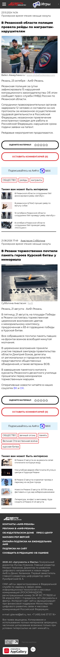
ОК (22, 388)
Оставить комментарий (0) (30, 156)
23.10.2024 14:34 (9, 12)
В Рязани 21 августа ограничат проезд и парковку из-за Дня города (34, 481)
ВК (15, 388)
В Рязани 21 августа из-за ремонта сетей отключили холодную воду (34, 461)
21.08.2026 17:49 (9, 240)
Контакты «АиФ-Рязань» (18, 524)
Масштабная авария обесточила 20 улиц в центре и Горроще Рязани (35, 471)
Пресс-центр (44, 532)
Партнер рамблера (29, 642)
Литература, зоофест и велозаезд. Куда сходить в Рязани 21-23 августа (33, 500)
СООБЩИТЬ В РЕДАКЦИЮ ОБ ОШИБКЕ (25, 552)
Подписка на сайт (14, 548)
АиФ (30, 303)
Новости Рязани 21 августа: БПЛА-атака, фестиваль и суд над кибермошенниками (34, 490)
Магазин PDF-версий (16, 537)
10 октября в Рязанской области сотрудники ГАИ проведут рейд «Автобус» (35, 214)
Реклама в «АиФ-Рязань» (18, 528)
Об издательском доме (18, 532)
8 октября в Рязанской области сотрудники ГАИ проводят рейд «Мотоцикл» (30, 225)
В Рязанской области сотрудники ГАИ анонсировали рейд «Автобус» (33, 194)
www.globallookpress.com (41, 75)
